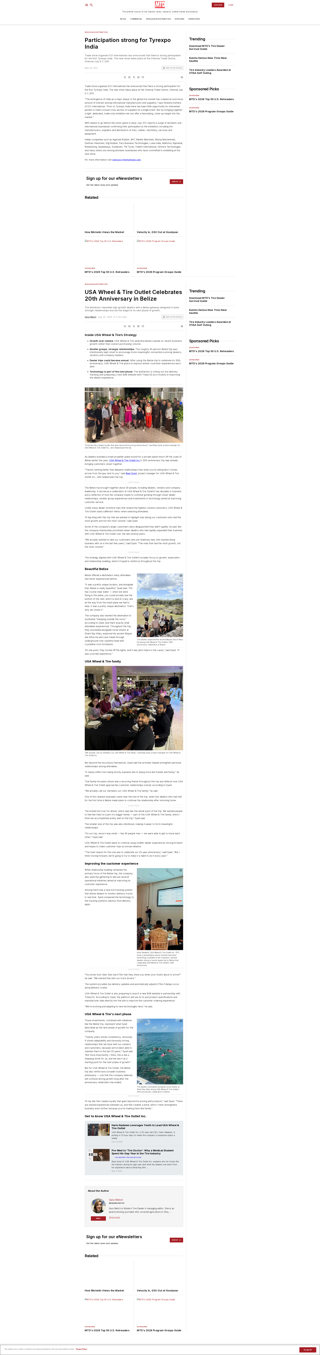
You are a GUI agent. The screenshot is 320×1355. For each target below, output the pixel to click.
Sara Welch (90, 317)
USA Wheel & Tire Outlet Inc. (124, 460)
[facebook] (125, 77)
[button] (86, 5)
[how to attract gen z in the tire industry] (99, 1140)
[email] (143, 77)
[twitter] (134, 77)
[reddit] (138, 77)
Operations (194, 19)
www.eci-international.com (126, 159)
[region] (160, 1350)
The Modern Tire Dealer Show (128, 1142)
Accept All (308, 1350)
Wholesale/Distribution (158, 19)
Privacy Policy (81, 1349)
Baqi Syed (131, 473)
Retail (123, 19)
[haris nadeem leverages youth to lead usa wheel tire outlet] (99, 1115)
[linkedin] (129, 77)
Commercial (136, 19)
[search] (91, 5)
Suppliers (179, 19)
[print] (182, 77)
